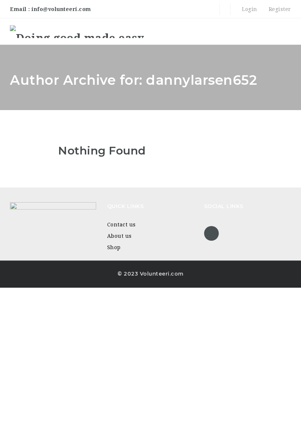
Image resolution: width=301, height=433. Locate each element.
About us (119, 236)
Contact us (121, 225)
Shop (114, 247)
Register (279, 9)
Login (248, 9)
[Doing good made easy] (77, 31)
